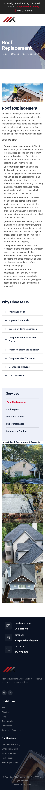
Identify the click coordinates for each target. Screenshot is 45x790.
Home (5, 54)
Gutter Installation (15, 424)
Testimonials (7, 721)
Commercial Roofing (16, 431)
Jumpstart (27, 784)
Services (14, 54)
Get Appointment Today (27, 6)
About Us (6, 712)
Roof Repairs (12, 409)
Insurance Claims (15, 416)
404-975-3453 (24, 10)
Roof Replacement (16, 402)
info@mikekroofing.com (27, 640)
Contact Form (22, 628)
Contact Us (7, 726)
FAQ (4, 717)
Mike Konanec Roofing (24, 777)
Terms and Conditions (11, 730)
